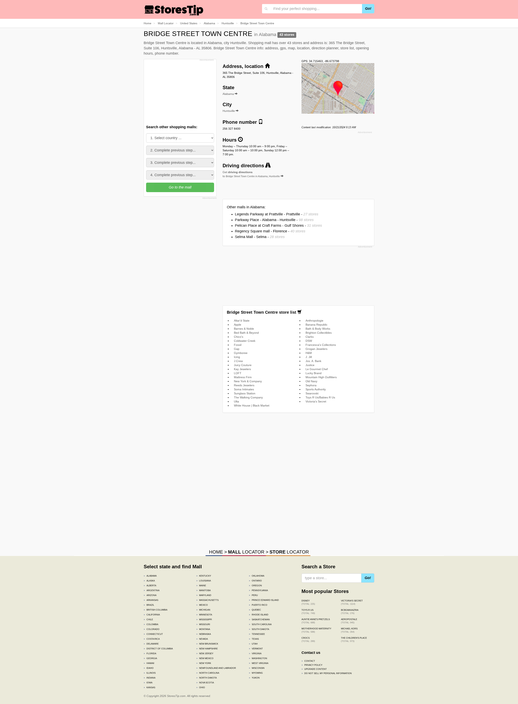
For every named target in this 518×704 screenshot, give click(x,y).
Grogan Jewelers (316, 348)
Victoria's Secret (316, 401)
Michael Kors (349, 630)
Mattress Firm (243, 377)
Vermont (256, 648)
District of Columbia (158, 648)
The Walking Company (248, 397)
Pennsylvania (258, 590)
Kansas (149, 687)
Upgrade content (314, 669)
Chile (148, 619)
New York (203, 663)
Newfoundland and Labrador (216, 668)
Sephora (311, 385)
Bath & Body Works (318, 328)
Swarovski (312, 393)
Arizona (150, 595)
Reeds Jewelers (244, 385)
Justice (310, 365)
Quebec (255, 610)
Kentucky (203, 576)
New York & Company (248, 381)
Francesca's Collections (321, 344)
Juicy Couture (243, 365)
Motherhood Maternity (316, 630)
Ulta (236, 401)
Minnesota (204, 614)
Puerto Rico (258, 605)
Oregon (255, 585)
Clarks (310, 336)
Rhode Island (258, 614)
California (152, 614)
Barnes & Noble (244, 328)
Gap (236, 348)
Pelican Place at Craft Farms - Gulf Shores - (278, 225)
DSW (309, 340)
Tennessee (257, 634)
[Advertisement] (180, 90)
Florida (150, 653)
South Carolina (260, 624)
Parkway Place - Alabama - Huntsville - (274, 220)
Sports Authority (316, 389)
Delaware (151, 644)
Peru (253, 595)
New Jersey (204, 653)
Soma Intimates (244, 389)
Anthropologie (314, 320)
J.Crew (238, 361)
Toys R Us (308, 611)
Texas (254, 639)
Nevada (202, 639)
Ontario (255, 580)
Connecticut (153, 634)
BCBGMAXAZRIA (349, 611)
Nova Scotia (205, 682)
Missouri (203, 624)
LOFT (237, 373)
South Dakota (259, 629)
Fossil (237, 344)
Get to (251, 174)
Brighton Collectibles (319, 332)
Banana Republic (316, 324)
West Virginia (258, 663)
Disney (308, 602)
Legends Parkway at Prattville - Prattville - (276, 214)
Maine (201, 585)
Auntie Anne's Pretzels (315, 621)
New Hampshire (207, 648)
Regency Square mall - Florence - (270, 231)
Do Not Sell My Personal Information (326, 673)
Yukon (254, 677)
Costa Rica (152, 639)
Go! (368, 8)
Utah (253, 644)
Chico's (238, 336)
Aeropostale (349, 621)
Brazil (149, 605)
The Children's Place (354, 639)
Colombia (151, 624)
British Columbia (155, 610)
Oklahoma (256, 576)
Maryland (203, 595)
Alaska (149, 580)
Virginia (255, 653)
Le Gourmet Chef (317, 369)
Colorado (151, 629)
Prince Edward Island (264, 600)
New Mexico (204, 658)
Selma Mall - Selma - (260, 237)
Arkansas (151, 600)
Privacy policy (311, 665)
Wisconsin (256, 668)
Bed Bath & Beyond (246, 332)
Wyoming (256, 673)
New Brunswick (207, 644)
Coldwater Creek (244, 340)
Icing (237, 357)
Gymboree (240, 353)
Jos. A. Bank (313, 361)
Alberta (150, 585)
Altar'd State (241, 320)
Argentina (151, 590)
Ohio (200, 687)
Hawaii (149, 663)
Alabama (150, 576)
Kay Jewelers (242, 369)
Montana (203, 629)
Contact (308, 661)
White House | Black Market (251, 405)
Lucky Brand (314, 373)
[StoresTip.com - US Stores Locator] (174, 10)
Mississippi (204, 619)
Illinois (150, 673)
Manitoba (203, 590)
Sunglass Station (244, 393)
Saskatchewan (259, 619)
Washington (258, 658)
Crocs (308, 639)
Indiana (149, 677)
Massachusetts (207, 600)
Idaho (149, 668)
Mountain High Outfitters (321, 377)
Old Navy (311, 381)
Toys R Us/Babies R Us (320, 397)
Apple (237, 324)
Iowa (148, 682)
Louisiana (203, 580)
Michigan (203, 610)
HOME (216, 552)
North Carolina (207, 673)
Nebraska (203, 634)
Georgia (150, 658)
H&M (309, 353)
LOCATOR (246, 552)
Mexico (202, 605)
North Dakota (206, 677)
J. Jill (309, 357)
